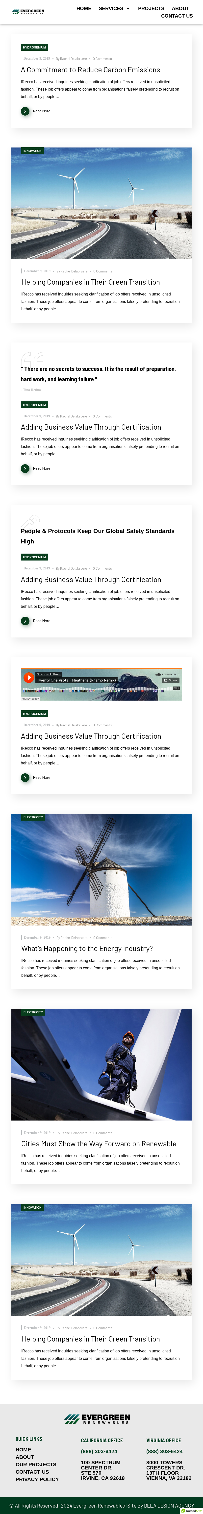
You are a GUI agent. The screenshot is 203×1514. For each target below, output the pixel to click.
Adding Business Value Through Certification (91, 426)
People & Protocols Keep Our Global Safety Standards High (98, 536)
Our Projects (36, 1464)
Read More (41, 110)
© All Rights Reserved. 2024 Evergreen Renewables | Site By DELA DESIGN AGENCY (101, 1505)
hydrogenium (34, 47)
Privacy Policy (37, 1479)
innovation (33, 151)
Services (111, 8)
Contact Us (177, 16)
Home (83, 8)
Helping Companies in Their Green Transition (90, 281)
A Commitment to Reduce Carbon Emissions (90, 69)
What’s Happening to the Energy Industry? (87, 948)
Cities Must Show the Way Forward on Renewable (99, 1143)
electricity (33, 817)
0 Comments (102, 58)
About (180, 8)
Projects (151, 8)
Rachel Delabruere (73, 58)
